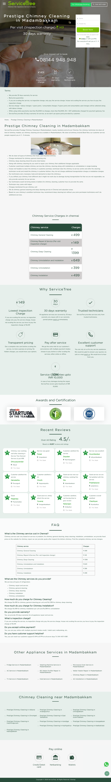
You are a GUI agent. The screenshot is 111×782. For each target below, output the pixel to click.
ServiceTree (52, 779)
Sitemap (72, 779)
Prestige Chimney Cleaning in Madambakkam (27, 120)
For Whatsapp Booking (80, 4)
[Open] (4, 4)
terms (87, 36)
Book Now (88, 30)
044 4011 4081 (100, 4)
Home (7, 120)
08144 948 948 (58, 60)
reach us (56, 319)
